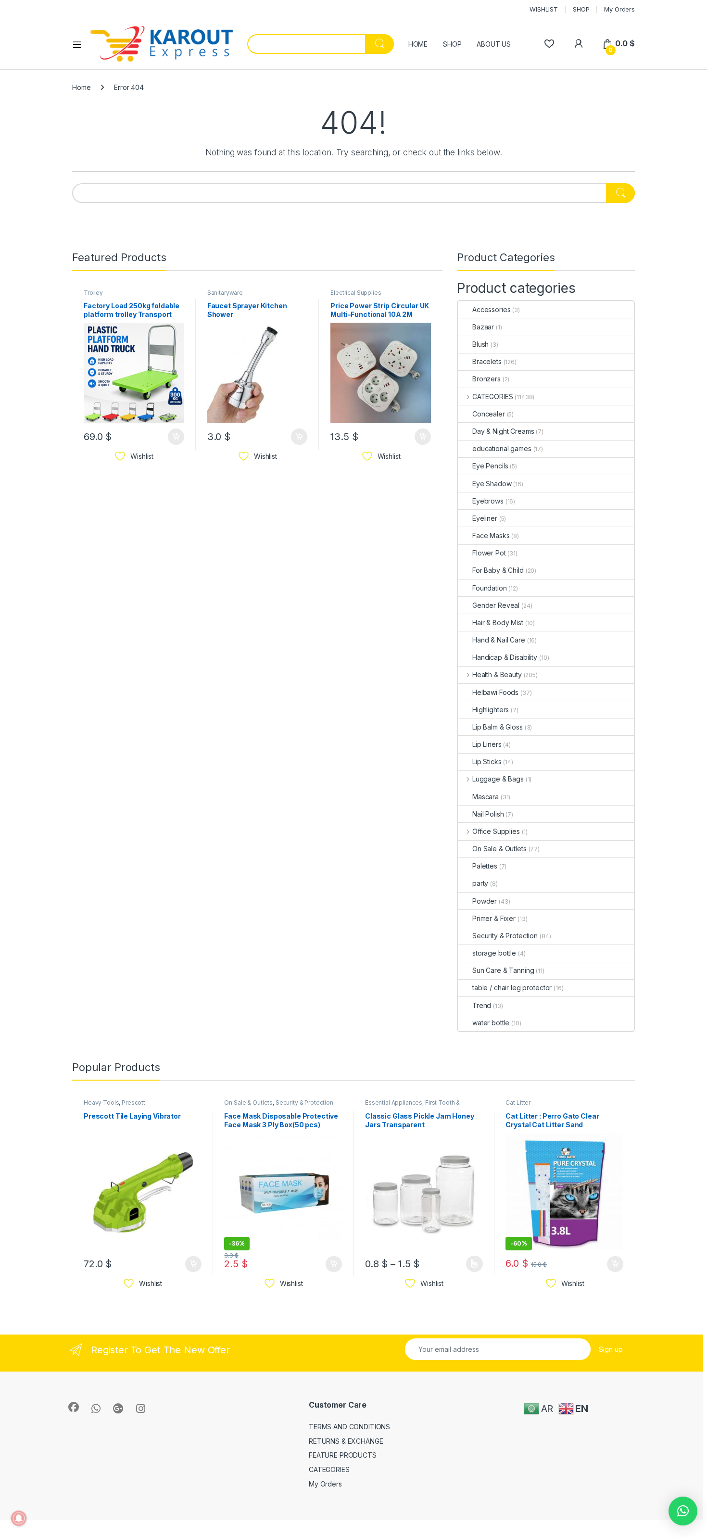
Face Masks (491, 535)
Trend (481, 1005)
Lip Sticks (487, 761)
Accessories (491, 309)
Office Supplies (496, 831)
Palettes (484, 866)
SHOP (581, 9)
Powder (484, 901)
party (480, 883)
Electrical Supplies (355, 292)
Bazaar (483, 327)
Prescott (133, 1102)
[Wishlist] (549, 43)
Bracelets (487, 361)
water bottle (490, 1023)
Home (81, 87)
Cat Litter (517, 1102)
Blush (480, 344)
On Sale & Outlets (499, 848)
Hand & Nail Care (498, 640)
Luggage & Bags (498, 779)
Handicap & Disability (504, 657)
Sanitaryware (225, 292)
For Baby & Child (498, 570)
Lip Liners (487, 744)
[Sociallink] (73, 1407)
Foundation (489, 588)
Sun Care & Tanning (503, 970)
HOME (418, 44)
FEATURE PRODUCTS (343, 1455)
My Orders (619, 9)
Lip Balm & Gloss (497, 727)
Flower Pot (489, 553)
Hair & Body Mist (497, 622)
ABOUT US (494, 44)
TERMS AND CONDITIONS (349, 1427)
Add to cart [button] (176, 436)
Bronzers (486, 379)
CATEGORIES (492, 396)
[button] (683, 1511)
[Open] (80, 44)
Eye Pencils (490, 466)
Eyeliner (484, 518)
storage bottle (494, 953)
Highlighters (490, 710)
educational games (501, 448)
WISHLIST (544, 9)
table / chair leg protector (512, 987)
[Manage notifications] (18, 1518)
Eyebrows (488, 501)
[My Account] (578, 43)
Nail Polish (488, 814)
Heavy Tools (101, 1102)
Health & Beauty (497, 674)
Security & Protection (505, 936)
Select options (471, 1264)
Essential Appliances (393, 1102)
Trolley (93, 292)
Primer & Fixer (494, 918)
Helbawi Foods (495, 692)
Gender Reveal (495, 605)
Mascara (485, 797)
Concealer (488, 414)
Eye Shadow (492, 483)
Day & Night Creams (503, 431)
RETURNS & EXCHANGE (346, 1441)
